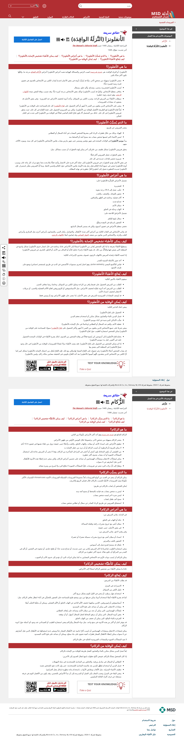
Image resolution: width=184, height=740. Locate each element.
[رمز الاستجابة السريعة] (58, 39)
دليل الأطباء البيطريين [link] (147, 734)
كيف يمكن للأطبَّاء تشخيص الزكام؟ (49, 418)
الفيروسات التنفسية (166, 22)
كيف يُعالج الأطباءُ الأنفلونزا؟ (112, 59)
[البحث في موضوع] (3, 252)
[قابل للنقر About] (4, 279)
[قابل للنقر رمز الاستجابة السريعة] (4, 266)
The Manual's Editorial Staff (85, 45)
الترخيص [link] (152, 725)
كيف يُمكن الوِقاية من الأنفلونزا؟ (83, 59)
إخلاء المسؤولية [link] (169, 725)
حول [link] (173, 720)
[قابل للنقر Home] (4, 275)
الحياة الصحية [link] (104, 17)
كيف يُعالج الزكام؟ (116, 421)
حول (168, 380)
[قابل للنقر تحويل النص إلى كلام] (4, 256)
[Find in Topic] (67, 39)
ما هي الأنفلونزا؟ (117, 55)
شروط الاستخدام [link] (149, 720)
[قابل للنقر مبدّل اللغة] (4, 262)
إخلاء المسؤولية (158, 380)
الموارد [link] (50, 17)
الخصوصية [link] (171, 734)
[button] (23, 15)
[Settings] (44, 5)
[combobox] (105, 5)
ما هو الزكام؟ (119, 418)
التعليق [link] (35, 17)
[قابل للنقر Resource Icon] (4, 271)
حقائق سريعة (111, 32)
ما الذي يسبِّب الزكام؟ (100, 418)
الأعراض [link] (86, 17)
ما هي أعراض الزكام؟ (77, 418)
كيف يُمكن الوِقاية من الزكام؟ (92, 421)
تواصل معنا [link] (151, 729)
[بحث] (80, 5)
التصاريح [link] (172, 729)
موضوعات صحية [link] (125, 17)
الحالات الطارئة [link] (68, 17)
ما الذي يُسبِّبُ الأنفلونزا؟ (96, 55)
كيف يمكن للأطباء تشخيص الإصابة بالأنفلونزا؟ (38, 55)
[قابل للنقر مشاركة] (3, 247)
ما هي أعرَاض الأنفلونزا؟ (72, 55)
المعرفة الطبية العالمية (140, 710)
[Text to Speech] (62, 39)
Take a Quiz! (85, 369)
